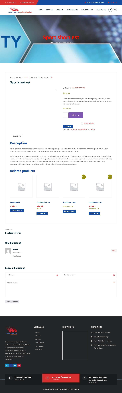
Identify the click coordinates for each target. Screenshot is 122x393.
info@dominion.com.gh (101, 337)
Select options (17, 211)
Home (51, 42)
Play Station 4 (82, 129)
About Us (38, 336)
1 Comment (45, 77)
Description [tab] (17, 136)
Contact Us (39, 349)
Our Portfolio (39, 346)
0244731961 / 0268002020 (61, 377)
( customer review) (78, 88)
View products (69, 211)
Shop (58, 42)
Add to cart (75, 115)
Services (38, 339)
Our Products (39, 343)
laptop (93, 129)
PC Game (74, 129)
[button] (55, 89)
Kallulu (34, 77)
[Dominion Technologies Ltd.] (19, 10)
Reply (113, 251)
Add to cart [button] (42, 213)
